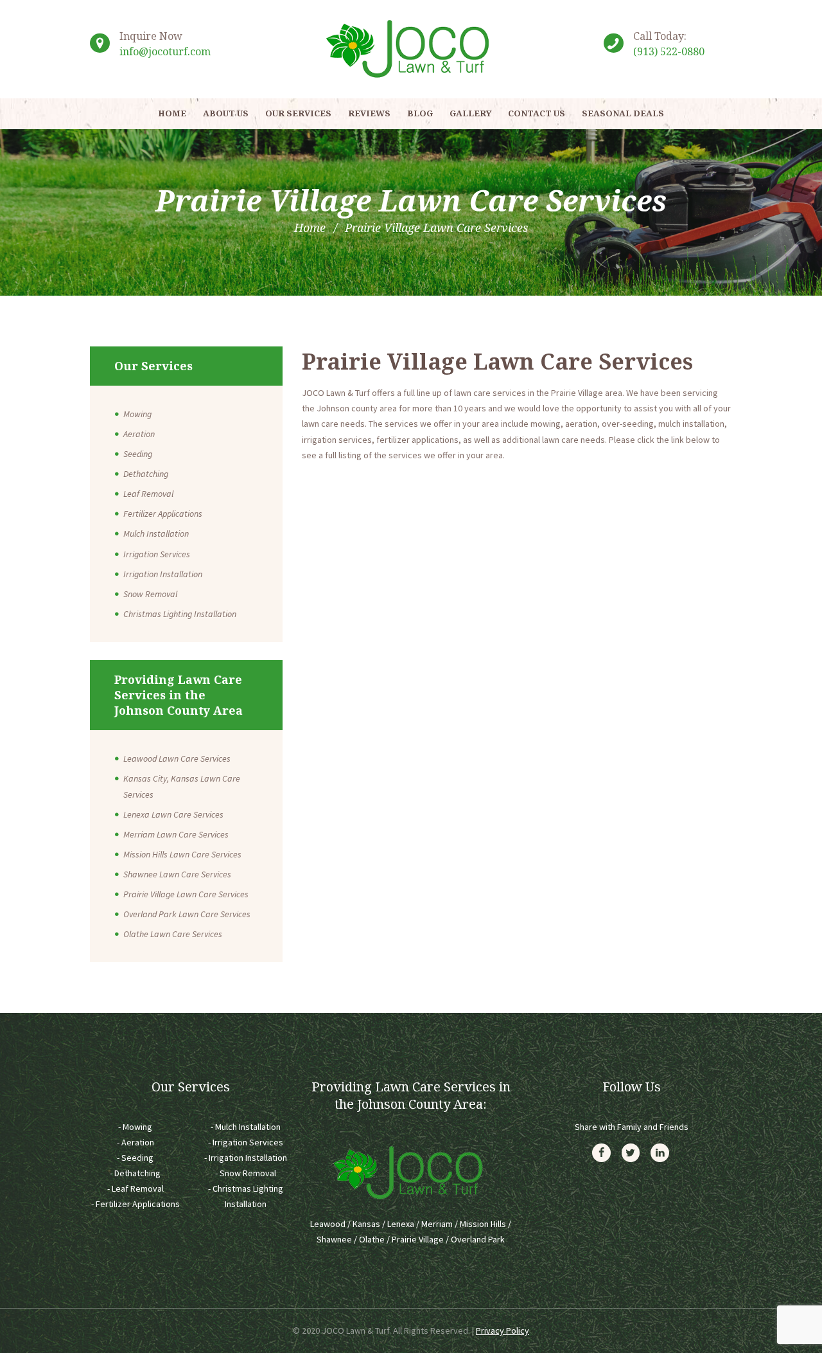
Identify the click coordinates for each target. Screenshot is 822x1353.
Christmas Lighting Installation (179, 614)
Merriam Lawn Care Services (176, 834)
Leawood (327, 1224)
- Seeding (135, 1157)
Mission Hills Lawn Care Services (182, 854)
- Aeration (135, 1142)
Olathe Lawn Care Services (172, 934)
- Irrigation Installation (245, 1157)
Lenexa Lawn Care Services (173, 814)
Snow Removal (150, 594)
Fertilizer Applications (162, 513)
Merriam (437, 1224)
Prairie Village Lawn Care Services (186, 894)
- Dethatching (135, 1173)
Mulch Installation (156, 533)
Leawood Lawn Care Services (177, 758)
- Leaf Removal (135, 1188)
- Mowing (135, 1127)
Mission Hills (483, 1224)
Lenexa (400, 1224)
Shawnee (334, 1239)
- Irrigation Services (245, 1142)
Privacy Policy (502, 1330)
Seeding (137, 454)
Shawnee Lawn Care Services (177, 874)
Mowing (137, 414)
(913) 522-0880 (668, 51)
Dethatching (145, 473)
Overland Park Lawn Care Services (186, 914)
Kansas (366, 1224)
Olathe (372, 1239)
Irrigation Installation (162, 574)
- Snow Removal (245, 1173)
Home (310, 227)
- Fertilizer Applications (135, 1204)
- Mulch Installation (246, 1127)
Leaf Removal (148, 493)
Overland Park (478, 1239)
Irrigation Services (156, 554)
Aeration (139, 434)
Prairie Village (418, 1239)
